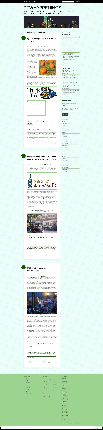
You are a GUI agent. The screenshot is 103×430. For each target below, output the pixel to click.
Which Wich (48, 203)
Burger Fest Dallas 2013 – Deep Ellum (69, 94)
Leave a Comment (30, 143)
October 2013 (65, 125)
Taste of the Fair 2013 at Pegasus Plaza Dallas (71, 90)
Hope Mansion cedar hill (45, 353)
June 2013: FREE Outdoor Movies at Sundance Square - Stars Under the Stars (71, 57)
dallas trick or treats (46, 130)
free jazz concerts (32, 353)
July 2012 (64, 152)
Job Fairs (71, 11)
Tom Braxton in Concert (48, 356)
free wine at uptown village (36, 247)
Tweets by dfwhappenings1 (66, 100)
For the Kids (50, 143)
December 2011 (65, 163)
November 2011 (66, 165)
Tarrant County (28, 397)
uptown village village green (43, 137)
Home (26, 11)
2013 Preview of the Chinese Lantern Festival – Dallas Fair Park (71, 86)
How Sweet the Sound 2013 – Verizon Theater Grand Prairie (71, 83)
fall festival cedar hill (38, 132)
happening (48, 196)
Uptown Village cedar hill (31, 249)
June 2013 (65, 132)
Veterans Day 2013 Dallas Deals (68, 73)
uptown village (53, 248)
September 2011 (66, 169)
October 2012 (65, 147)
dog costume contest (30, 132)
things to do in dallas (49, 354)
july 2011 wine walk (50, 247)
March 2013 (65, 138)
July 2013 (64, 130)
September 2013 (66, 127)
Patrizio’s (43, 203)
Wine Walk (43, 198)
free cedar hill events (45, 132)
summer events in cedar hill (46, 248)
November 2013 (66, 123)
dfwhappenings (42, 7)
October (28, 53)
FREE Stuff (47, 11)
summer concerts (43, 354)
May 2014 (65, 121)
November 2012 (66, 145)
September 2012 (66, 149)
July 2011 (64, 173)
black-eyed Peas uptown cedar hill (44, 129)
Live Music (53, 255)
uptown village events (34, 135)
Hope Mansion (38, 353)
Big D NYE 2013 (66, 64)
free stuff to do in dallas (49, 246)
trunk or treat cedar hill (45, 134)
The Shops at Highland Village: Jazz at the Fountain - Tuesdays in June (70, 54)
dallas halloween (39, 130)
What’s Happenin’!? (53, 13)
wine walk (53, 249)
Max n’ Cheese (38, 203)
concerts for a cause (47, 352)
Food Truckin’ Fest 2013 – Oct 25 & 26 (70, 75)
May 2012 (65, 156)
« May (44, 393)
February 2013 (65, 139)
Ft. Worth (27, 389)
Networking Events (29, 393)
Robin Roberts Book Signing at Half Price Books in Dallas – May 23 (70, 71)
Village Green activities (31, 77)
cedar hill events (32, 352)
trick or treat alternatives (36, 134)
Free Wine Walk (43, 164)
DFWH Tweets (66, 98)
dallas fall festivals (33, 130)
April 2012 (65, 158)
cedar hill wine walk (41, 246)
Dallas (27, 380)
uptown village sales (47, 249)
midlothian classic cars (41, 133)
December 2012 (65, 143)
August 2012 (65, 151)
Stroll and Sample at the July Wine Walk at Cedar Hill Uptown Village (41, 158)
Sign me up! (65, 114)
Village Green (29, 50)
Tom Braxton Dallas (40, 356)
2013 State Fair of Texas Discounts (69, 80)
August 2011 (65, 171)
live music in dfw (37, 354)
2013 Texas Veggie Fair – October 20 (69, 77)
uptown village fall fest (42, 135)
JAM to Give (38, 329)
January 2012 (65, 162)
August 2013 (65, 128)
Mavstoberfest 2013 (66, 88)
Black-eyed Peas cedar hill (33, 129)
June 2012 (65, 154)
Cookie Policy (21, 428)
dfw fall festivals (52, 130)
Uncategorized (28, 398)
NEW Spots (28, 395)
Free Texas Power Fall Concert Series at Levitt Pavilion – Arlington (71, 61)
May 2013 (65, 134)
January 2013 (65, 141)
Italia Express (32, 203)
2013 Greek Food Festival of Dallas (69, 59)
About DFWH (36, 11)
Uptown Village (30, 164)
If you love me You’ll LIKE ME (70, 423)
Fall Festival (37, 53)
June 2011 (65, 174)
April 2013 (65, 136)
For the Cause (59, 11)
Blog (26, 378)
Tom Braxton (33, 277)
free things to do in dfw (33, 133)
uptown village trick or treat (33, 137)
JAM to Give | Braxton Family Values (36, 269)
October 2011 (65, 167)
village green (35, 357)
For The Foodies (31, 13)
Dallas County (45, 143)
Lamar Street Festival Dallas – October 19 (70, 79)
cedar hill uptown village (33, 246)
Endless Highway (32, 282)
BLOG (42, 13)
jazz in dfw (52, 353)
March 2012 (65, 160)
